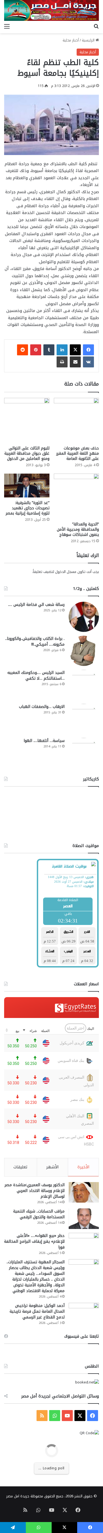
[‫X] (75, 349)
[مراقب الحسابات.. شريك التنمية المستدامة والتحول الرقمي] (84, 1218)
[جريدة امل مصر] (51, 10)
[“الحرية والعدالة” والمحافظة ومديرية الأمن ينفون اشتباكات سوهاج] (76, 496)
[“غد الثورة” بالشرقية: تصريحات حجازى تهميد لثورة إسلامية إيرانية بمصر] (26, 485)
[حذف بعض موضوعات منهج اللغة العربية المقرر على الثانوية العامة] (76, 420)
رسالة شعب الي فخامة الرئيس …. (36, 604)
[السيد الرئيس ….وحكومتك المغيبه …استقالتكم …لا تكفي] (84, 685)
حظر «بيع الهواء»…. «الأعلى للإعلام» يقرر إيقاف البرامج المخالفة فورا (34, 1241)
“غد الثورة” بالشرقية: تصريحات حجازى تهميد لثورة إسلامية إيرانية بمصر (27, 508)
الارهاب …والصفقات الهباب (42, 706)
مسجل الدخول (65, 571)
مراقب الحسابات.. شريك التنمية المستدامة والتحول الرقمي (39, 1214)
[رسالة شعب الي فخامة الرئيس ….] (84, 617)
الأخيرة (83, 1167)
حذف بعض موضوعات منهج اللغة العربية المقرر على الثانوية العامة (77, 453)
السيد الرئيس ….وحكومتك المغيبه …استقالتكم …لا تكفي (36, 675)
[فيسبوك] (88, 349)
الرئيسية (89, 40)
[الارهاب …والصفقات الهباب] (84, 719)
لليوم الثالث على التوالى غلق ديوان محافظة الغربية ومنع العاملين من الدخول (26, 453)
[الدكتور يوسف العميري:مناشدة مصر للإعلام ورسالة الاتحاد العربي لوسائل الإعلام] (84, 1192)
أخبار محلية (71, 40)
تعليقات (20, 1167)
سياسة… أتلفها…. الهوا (44, 740)
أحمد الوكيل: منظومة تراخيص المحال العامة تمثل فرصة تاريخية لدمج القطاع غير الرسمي (37, 1311)
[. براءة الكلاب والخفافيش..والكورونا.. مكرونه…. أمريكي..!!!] (84, 651)
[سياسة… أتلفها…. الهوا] (84, 753)
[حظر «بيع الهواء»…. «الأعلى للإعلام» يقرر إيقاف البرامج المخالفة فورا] (84, 1243)
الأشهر (52, 1167)
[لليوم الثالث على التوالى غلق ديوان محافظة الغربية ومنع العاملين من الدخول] (26, 420)
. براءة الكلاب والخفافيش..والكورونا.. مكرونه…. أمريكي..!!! (35, 641)
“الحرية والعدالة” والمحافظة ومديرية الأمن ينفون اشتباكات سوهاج (78, 529)
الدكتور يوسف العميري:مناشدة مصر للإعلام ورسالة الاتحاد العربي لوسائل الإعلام (35, 1190)
